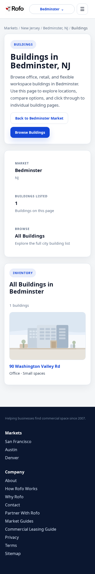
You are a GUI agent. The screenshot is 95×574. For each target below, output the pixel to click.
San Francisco (18, 441)
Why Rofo (14, 497)
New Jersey (30, 28)
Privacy (12, 537)
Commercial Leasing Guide (30, 529)
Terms (11, 545)
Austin (11, 449)
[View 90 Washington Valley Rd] (47, 336)
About (11, 480)
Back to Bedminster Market (39, 118)
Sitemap (13, 553)
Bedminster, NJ (55, 28)
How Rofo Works (21, 488)
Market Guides (19, 521)
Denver (12, 458)
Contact (12, 505)
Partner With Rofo (22, 513)
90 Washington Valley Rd (34, 366)
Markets (11, 28)
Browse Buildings (30, 132)
